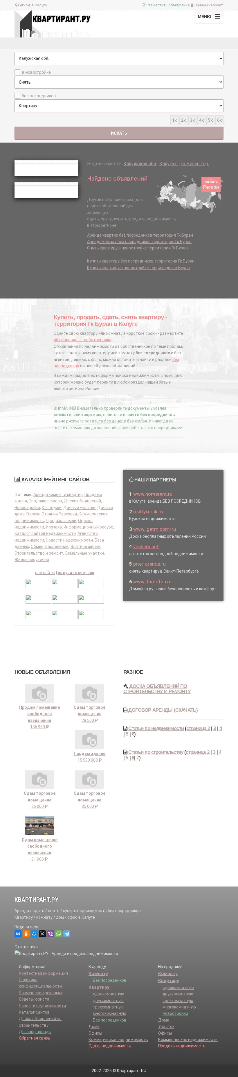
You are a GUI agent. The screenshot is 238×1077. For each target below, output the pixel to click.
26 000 (39, 800)
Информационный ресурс (88, 527)
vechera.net (146, 546)
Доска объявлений (82, 501)
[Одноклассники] (26, 933)
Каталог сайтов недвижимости (45, 533)
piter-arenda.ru (149, 564)
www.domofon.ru (152, 582)
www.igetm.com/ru (154, 529)
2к (183, 120)
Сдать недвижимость (110, 1046)
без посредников (39, 95)
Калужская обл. (140, 163)
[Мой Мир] (34, 933)
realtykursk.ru (148, 512)
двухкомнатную (108, 1000)
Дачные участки (79, 507)
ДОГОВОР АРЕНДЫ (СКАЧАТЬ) (163, 710)
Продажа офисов (45, 501)
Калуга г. (168, 163)
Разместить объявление (168, 5)
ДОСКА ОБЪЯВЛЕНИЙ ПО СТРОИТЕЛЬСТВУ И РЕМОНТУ (157, 689)
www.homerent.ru (152, 494)
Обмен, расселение (49, 546)
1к (174, 120)
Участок (166, 1026)
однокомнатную (108, 994)
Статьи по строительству (155, 752)
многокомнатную (109, 1013)
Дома (94, 1026)
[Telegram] (66, 933)
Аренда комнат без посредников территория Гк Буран (139, 241)
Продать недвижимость (181, 1046)
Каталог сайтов (34, 1012)
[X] (42, 933)
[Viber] (50, 933)
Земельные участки (84, 553)
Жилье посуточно (32, 559)
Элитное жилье (85, 546)
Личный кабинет (208, 5)
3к (192, 120)
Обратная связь (34, 1038)
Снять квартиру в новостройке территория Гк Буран (137, 248)
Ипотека (54, 527)
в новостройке (36, 72)
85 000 (89, 800)
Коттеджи (52, 507)
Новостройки (27, 507)
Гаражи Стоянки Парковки (51, 514)
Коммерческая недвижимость (118, 1039)
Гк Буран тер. (195, 163)
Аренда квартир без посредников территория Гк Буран (140, 235)
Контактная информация (43, 973)
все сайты (45, 572)
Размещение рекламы (40, 992)
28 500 (89, 713)
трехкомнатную (108, 1007)
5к (210, 120)
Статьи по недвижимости (156, 728)
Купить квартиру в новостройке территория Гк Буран (138, 267)
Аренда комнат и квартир (58, 494)
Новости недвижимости (69, 540)
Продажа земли (61, 520)
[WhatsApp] (58, 933)
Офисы (95, 1033)
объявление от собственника (82, 339)
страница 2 (198, 728)
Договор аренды (35, 1031)
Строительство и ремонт (39, 553)
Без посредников (109, 980)
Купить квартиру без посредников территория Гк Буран (140, 261)
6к (219, 120)
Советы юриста (34, 999)
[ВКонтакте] (18, 933)
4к (201, 120)
